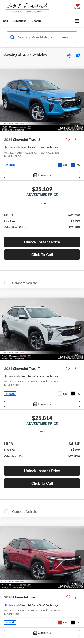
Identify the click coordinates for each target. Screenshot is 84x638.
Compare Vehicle (24, 283)
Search (66, 37)
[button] (5, 21)
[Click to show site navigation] (77, 21)
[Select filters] (68, 55)
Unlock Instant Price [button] (42, 242)
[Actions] (76, 140)
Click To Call (42, 254)
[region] (42, 221)
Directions (19, 21)
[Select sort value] (76, 55)
